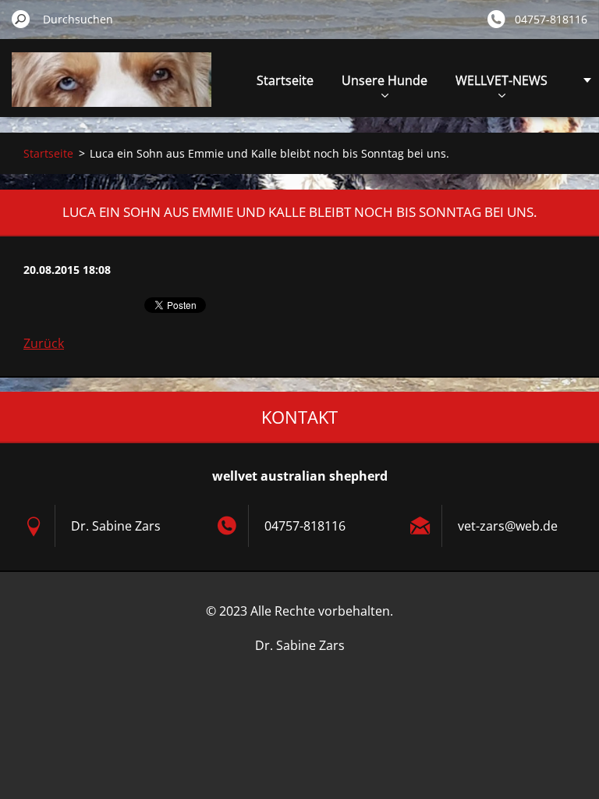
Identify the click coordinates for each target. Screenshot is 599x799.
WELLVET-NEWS (501, 80)
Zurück (43, 343)
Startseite (285, 80)
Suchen (21, 19)
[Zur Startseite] (111, 88)
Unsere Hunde (384, 80)
